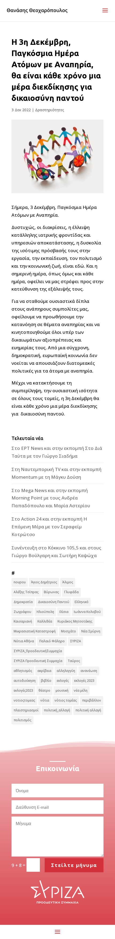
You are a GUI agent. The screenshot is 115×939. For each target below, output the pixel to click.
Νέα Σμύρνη (90, 631)
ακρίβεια (44, 670)
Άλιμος (67, 582)
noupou (20, 582)
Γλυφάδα (71, 592)
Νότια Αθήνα (24, 641)
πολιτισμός (22, 720)
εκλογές (63, 680)
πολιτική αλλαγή (88, 710)
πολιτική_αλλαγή (57, 710)
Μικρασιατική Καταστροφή (35, 631)
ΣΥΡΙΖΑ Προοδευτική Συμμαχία (38, 661)
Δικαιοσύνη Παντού (53, 602)
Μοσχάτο (68, 631)
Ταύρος (74, 661)
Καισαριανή (23, 621)
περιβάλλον (91, 700)
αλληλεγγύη (66, 670)
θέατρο (44, 690)
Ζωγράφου (22, 611)
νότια (44, 700)
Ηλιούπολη (45, 611)
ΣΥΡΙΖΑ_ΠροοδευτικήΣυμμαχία (38, 651)
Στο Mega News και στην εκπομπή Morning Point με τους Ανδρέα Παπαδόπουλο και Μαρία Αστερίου (50, 498)
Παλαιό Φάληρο (52, 641)
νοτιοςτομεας (24, 700)
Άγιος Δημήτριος (44, 582)
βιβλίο (46, 680)
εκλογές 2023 (84, 680)
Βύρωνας (51, 592)
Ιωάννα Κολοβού (87, 611)
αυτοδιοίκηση (25, 680)
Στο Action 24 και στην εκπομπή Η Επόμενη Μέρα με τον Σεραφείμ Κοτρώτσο (49, 526)
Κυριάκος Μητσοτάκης (74, 621)
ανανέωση (88, 670)
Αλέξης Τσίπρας (26, 592)
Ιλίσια (63, 611)
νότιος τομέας (66, 700)
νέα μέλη (80, 690)
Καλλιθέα (44, 621)
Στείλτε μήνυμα (74, 865)
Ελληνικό (82, 602)
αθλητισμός (23, 670)
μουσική (62, 690)
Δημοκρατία (23, 602)
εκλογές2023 (23, 690)
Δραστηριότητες (49, 109)
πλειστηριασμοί (26, 710)
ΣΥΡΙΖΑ (75, 641)
